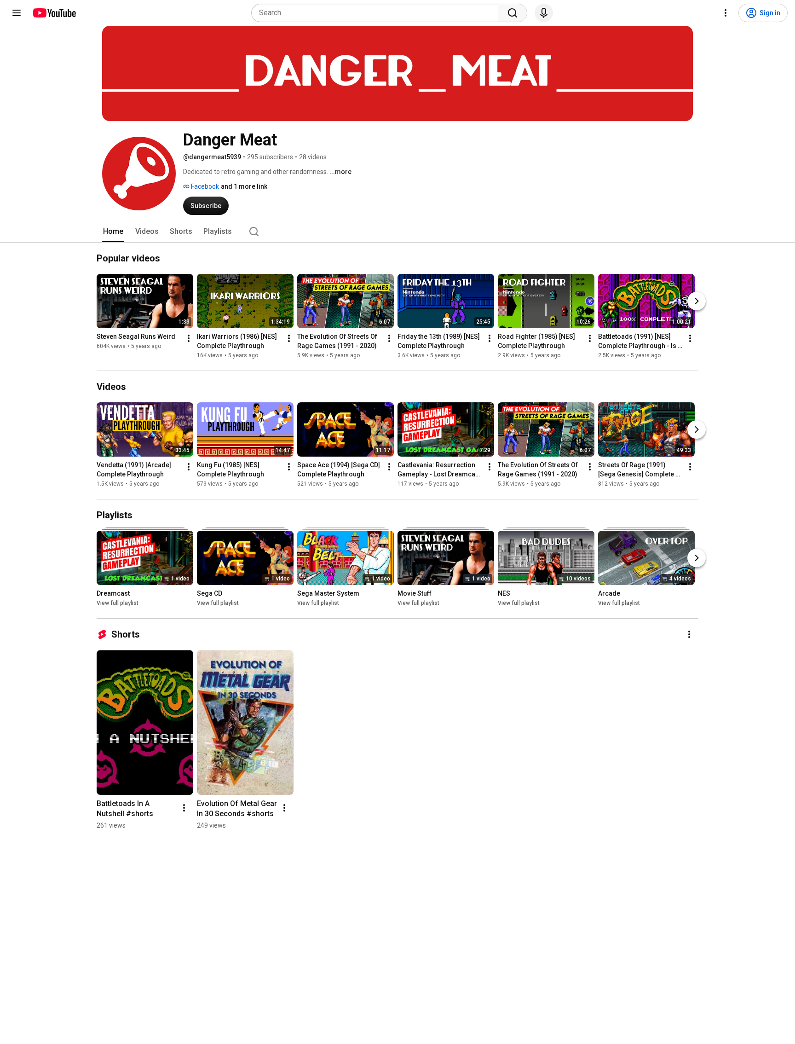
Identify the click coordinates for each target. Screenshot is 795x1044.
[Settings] (725, 12)
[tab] (113, 231)
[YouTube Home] (54, 13)
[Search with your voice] (544, 13)
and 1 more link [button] (244, 186)
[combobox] (377, 12)
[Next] (696, 301)
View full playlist (117, 603)
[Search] (512, 13)
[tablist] (397, 231)
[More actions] (188, 338)
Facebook (204, 186)
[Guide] (16, 12)
